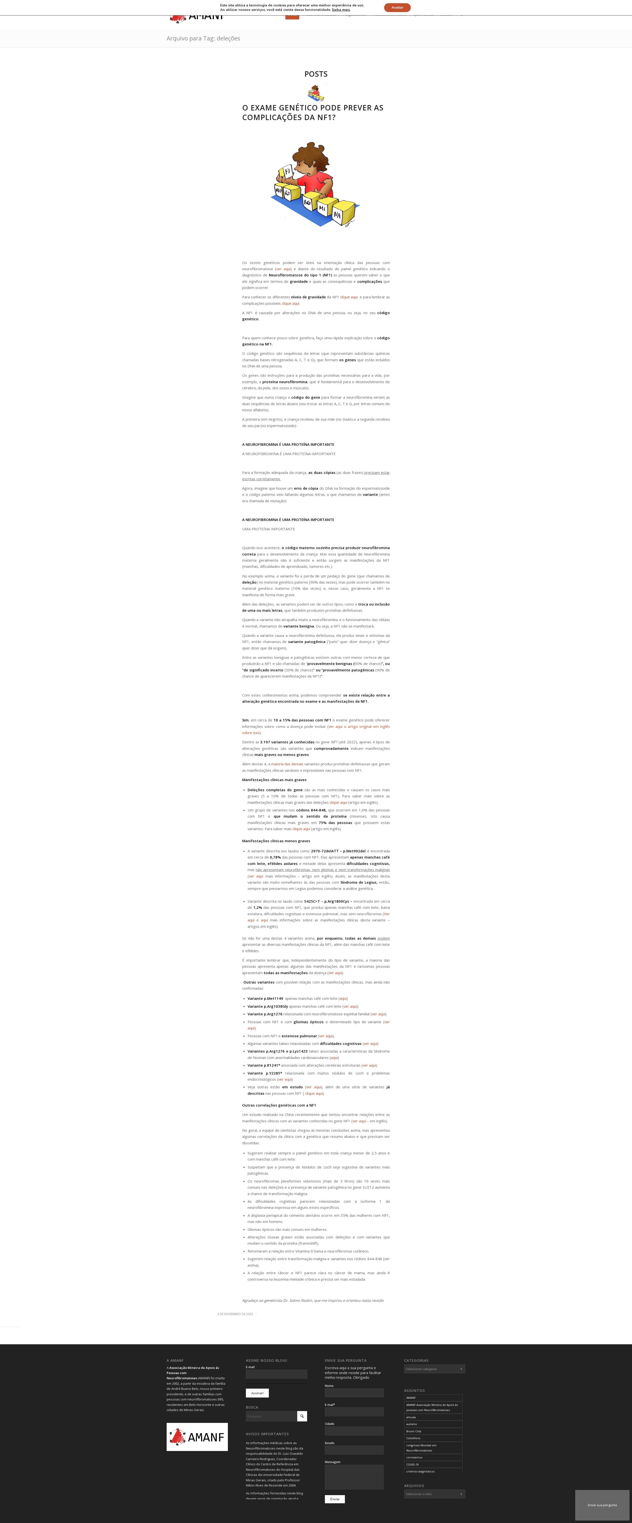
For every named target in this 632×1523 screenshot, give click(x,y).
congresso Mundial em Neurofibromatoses (421, 1447)
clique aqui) (314, 1093)
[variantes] (316, 93)
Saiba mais (341, 10)
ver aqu (284, 1079)
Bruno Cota (413, 1431)
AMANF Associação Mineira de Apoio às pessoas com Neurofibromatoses (432, 1407)
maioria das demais (287, 763)
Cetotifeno (413, 1438)
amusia (411, 1417)
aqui (264, 919)
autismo (411, 1424)
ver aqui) (314, 1086)
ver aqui (283, 268)
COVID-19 (412, 1464)
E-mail (251, 1367)
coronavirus (414, 1457)
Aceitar (397, 7)
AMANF (411, 1397)
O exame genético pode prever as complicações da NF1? (313, 112)
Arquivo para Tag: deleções (203, 38)
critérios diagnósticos (420, 1471)
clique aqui (349, 296)
